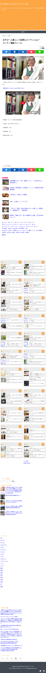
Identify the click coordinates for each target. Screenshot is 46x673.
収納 (1, 570)
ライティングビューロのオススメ (36, 325)
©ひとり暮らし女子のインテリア (17, 668)
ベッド (2, 563)
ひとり (4, 222)
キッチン (16, 224)
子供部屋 (39, 230)
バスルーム (3, 558)
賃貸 (22, 232)
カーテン (31, 222)
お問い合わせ (26, 463)
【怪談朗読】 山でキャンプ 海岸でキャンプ (11, 645)
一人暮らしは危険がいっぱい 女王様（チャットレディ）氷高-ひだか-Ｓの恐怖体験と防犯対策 (13, 513)
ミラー (2, 565)
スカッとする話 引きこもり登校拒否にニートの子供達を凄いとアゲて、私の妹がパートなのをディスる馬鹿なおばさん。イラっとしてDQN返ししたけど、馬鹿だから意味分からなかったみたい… (11, 634)
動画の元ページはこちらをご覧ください (13, 88)
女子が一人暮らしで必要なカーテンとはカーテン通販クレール (18, 230)
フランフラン (6, 226)
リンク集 (25, 461)
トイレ (23, 224)
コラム (2, 547)
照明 (1, 577)
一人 (36, 226)
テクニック (3, 549)
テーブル (2, 552)
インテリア (24, 222)
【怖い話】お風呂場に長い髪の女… (9, 639)
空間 (1, 582)
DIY (1, 538)
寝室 (4, 232)
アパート (11, 222)
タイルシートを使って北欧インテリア (13, 319)
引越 (8, 232)
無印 (13, 232)
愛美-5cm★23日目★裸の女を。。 (13, 495)
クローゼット (3, 545)
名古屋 (15, 228)
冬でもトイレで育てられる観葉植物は (13, 337)
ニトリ (28, 224)
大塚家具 (21, 228)
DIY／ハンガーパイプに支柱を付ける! (9, 629)
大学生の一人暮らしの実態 (18, 194)
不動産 (4, 228)
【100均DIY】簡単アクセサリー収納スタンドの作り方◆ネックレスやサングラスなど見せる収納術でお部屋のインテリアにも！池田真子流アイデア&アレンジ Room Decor (11, 490)
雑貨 (1, 586)
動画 (43, 48)
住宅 (9, 228)
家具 (1, 575)
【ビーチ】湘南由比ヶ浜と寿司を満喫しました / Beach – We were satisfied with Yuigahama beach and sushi (11, 649)
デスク (2, 554)
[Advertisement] (23, 21)
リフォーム (29, 226)
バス (34, 224)
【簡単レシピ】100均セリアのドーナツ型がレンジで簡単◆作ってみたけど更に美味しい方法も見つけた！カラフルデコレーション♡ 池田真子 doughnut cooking (36, 376)
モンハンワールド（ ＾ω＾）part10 (36, 383)
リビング (22, 226)
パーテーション (4, 561)
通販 (27, 232)
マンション (14, 226)
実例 (1, 572)
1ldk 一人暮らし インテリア (18, 201)
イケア (17, 222)
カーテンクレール (7, 224)
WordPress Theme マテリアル (26, 666)
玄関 (18, 232)
